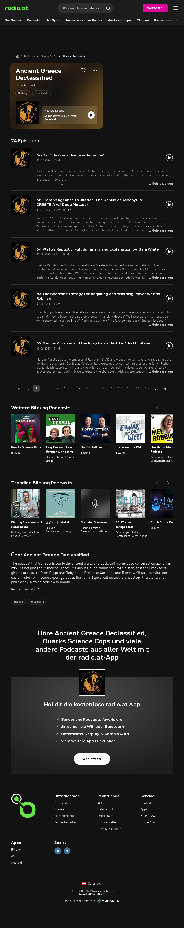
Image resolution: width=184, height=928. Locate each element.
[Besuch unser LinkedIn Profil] (57, 851)
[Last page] (164, 388)
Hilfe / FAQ (147, 816)
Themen (143, 20)
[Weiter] (168, 406)
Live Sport (52, 20)
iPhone (16, 849)
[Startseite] (18, 56)
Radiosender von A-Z (169, 20)
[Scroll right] (177, 20)
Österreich (95, 883)
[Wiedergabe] (91, 115)
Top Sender (13, 20)
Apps (143, 809)
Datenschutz (106, 809)
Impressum (105, 816)
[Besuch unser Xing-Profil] (67, 851)
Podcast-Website (23, 589)
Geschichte (41, 93)
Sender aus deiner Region (83, 20)
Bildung (23, 93)
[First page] (19, 388)
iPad (14, 856)
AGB (100, 803)
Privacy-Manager (109, 828)
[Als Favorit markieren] (83, 70)
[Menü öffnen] (176, 8)
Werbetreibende (65, 816)
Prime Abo (147, 822)
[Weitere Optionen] (94, 70)
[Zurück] (157, 406)
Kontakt (145, 803)
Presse (59, 809)
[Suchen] (108, 8)
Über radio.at (63, 803)
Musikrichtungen (119, 20)
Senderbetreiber (65, 822)
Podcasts (33, 20)
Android (16, 862)
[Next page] (155, 388)
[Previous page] (28, 388)
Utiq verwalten (107, 822)
